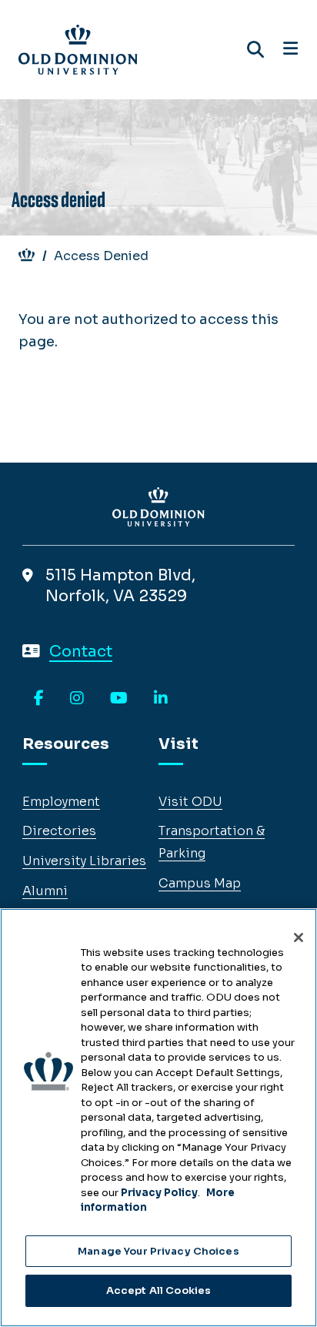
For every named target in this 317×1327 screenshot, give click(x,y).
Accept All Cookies (158, 1290)
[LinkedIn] (161, 699)
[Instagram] (77, 699)
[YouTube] (119, 699)
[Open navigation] (290, 49)
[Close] (298, 937)
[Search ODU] (255, 49)
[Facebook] (39, 699)
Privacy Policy (159, 1192)
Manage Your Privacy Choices (158, 1251)
